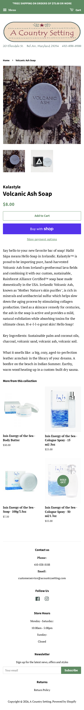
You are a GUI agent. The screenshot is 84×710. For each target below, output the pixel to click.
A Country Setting (40, 701)
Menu (12, 10)
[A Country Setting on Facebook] (37, 599)
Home (6, 60)
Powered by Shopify (64, 701)
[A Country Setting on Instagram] (47, 599)
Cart (78, 10)
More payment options (42, 239)
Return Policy (42, 690)
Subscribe (71, 670)
